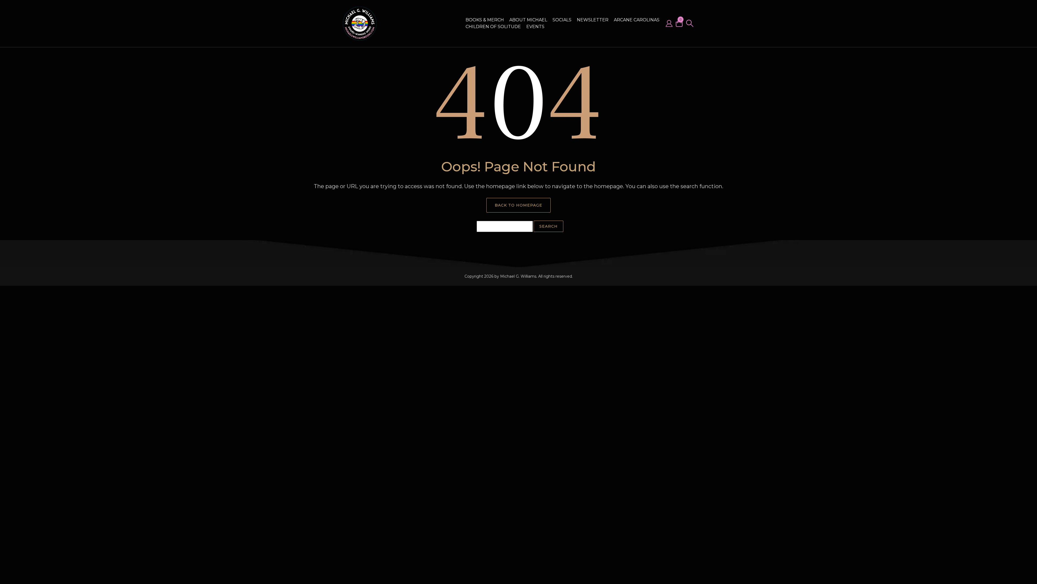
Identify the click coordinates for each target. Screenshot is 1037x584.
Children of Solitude (493, 26)
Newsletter (592, 19)
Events (535, 26)
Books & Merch (485, 19)
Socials (562, 19)
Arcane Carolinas (636, 19)
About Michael (528, 19)
